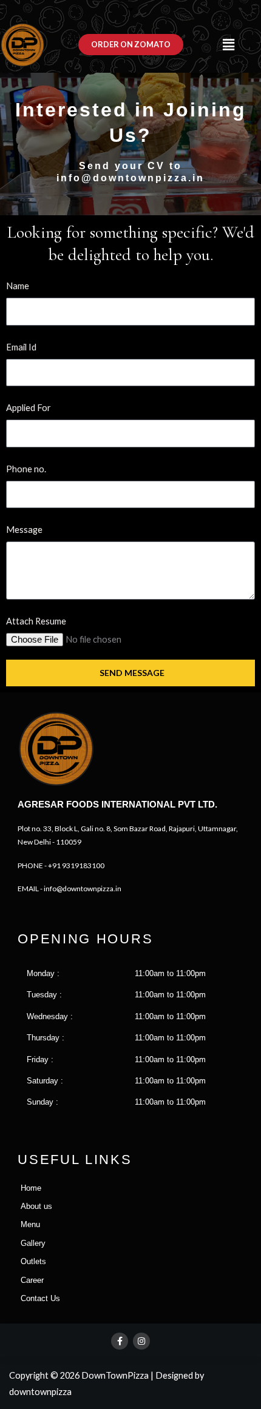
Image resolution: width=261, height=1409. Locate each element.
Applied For (28, 408)
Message (24, 529)
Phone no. (26, 469)
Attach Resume (36, 621)
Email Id (21, 347)
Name (17, 286)
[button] (228, 44)
